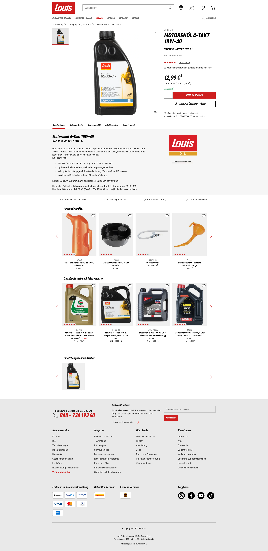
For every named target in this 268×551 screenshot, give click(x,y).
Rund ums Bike (101, 463)
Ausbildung (141, 445)
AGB (180, 441)
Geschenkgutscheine (62, 458)
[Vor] (211, 236)
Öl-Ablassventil (152, 263)
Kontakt (56, 436)
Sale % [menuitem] (99, 18)
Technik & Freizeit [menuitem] (83, 18)
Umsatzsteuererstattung (148, 458)
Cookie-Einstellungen (188, 467)
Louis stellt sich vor (145, 436)
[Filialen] (181, 8)
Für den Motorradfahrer (105, 467)
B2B (54, 441)
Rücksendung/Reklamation (65, 467)
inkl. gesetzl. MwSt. (180, 113)
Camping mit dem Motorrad (107, 472)
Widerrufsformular (187, 454)
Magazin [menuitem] (123, 18)
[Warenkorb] (213, 8)
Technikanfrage (60, 445)
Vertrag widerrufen (61, 472)
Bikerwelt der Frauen (104, 436)
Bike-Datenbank (60, 450)
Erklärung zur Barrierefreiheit (192, 458)
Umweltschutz (185, 463)
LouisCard (57, 463)
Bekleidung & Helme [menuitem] (61, 18)
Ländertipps (100, 445)
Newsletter (57, 454)
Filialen (139, 441)
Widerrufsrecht (185, 450)
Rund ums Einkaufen (146, 454)
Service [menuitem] (135, 18)
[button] (170, 8)
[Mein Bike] (191, 8)
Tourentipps (100, 441)
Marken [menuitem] (111, 18)
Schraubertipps (101, 450)
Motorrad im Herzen (104, 454)
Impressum (183, 436)
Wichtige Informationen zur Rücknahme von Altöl (188, 67)
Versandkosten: (170, 116)
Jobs (138, 450)
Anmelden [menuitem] (211, 18)
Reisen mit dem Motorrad (106, 458)
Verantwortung (143, 463)
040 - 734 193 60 (77, 415)
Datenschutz (184, 445)
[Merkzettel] (202, 8)
